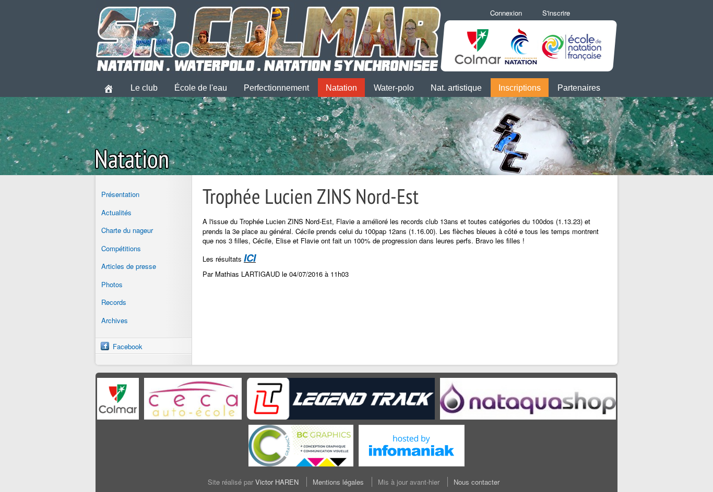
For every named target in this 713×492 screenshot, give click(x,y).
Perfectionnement (276, 87)
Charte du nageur (127, 230)
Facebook (127, 346)
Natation (341, 87)
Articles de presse (128, 266)
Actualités (116, 212)
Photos (112, 284)
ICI (250, 258)
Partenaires (578, 87)
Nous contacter (477, 482)
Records (113, 302)
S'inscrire (556, 13)
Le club (144, 87)
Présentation (120, 194)
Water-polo (394, 87)
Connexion (506, 13)
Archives (114, 320)
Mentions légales (338, 482)
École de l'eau (200, 87)
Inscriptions (519, 87)
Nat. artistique (456, 87)
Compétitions (121, 248)
